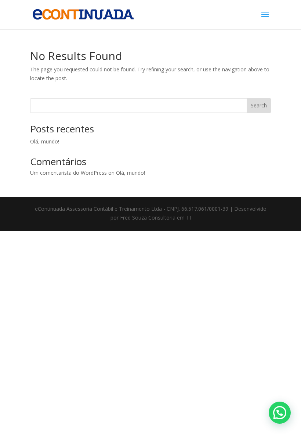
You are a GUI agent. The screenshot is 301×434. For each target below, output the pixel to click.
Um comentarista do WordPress (68, 172)
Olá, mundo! (44, 141)
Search (259, 105)
